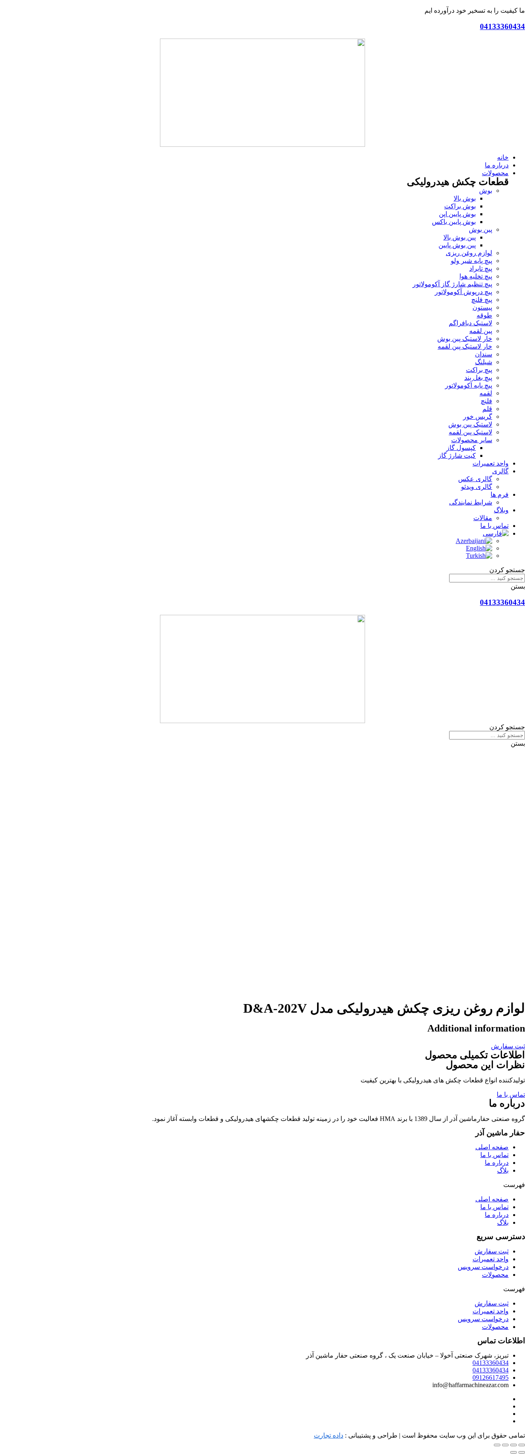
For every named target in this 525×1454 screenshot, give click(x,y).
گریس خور (477, 416)
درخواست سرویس (483, 1266)
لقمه (485, 393)
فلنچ (486, 400)
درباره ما (497, 1162)
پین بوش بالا (459, 237)
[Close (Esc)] (521, 1445)
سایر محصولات (471, 439)
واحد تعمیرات (490, 1258)
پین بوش (480, 229)
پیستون (482, 307)
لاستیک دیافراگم (470, 323)
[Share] (513, 1445)
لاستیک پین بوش (470, 424)
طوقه (484, 315)
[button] (508, 1046)
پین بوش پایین (457, 245)
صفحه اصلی (492, 1147)
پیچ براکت (479, 369)
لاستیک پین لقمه (470, 432)
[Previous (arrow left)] (521, 1452)
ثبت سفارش (492, 1251)
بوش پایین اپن (457, 213)
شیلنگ (483, 361)
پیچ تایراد (480, 268)
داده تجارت (328, 1435)
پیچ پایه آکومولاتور (468, 385)
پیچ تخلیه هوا (475, 276)
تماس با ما (494, 1154)
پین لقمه (480, 330)
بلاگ (503, 1170)
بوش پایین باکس (454, 221)
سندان (483, 354)
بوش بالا (465, 198)
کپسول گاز (461, 447)
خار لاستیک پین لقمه (465, 346)
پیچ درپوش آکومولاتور (463, 291)
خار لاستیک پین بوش (464, 338)
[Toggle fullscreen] (505, 1445)
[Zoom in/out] (497, 1445)
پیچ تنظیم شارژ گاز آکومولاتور (452, 284)
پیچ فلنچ (481, 299)
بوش (485, 190)
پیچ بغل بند (478, 377)
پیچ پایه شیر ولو (471, 260)
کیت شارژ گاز (457, 455)
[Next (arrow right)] (513, 1452)
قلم (487, 408)
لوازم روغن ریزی (469, 252)
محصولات (495, 1274)
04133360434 (502, 26)
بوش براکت (460, 206)
